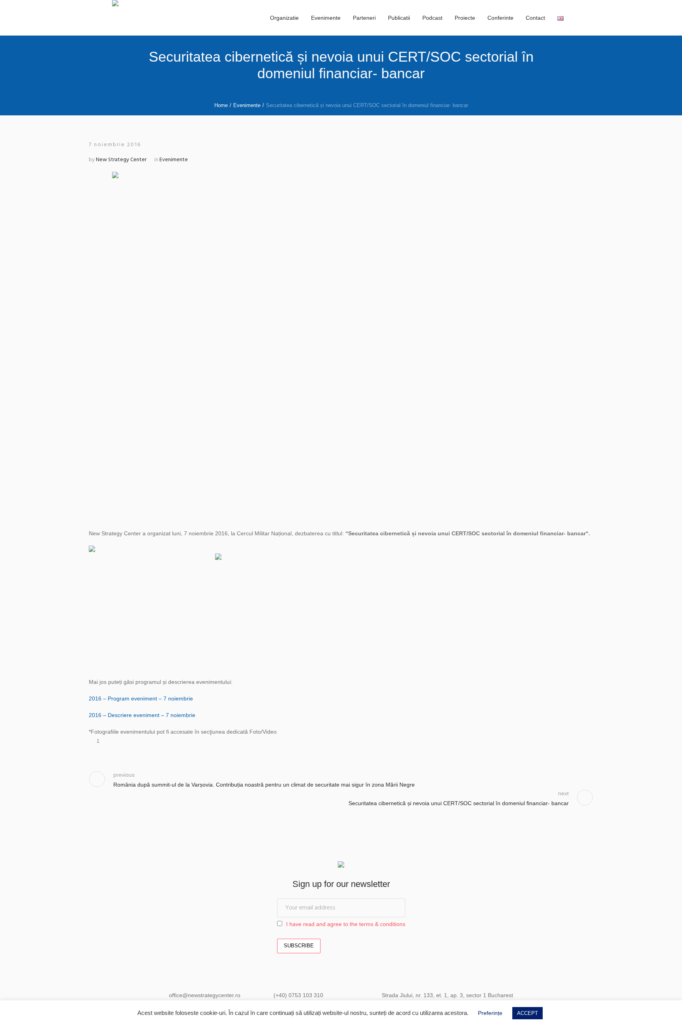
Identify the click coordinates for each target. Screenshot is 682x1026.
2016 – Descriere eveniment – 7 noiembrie (142, 715)
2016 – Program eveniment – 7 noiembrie (141, 698)
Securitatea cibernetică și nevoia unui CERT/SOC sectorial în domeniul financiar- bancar (458, 803)
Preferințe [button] (490, 1013)
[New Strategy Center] (341, 865)
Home (221, 105)
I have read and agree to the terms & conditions (345, 924)
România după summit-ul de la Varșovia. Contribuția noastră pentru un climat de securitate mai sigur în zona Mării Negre (264, 784)
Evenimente (246, 105)
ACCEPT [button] (527, 1013)
